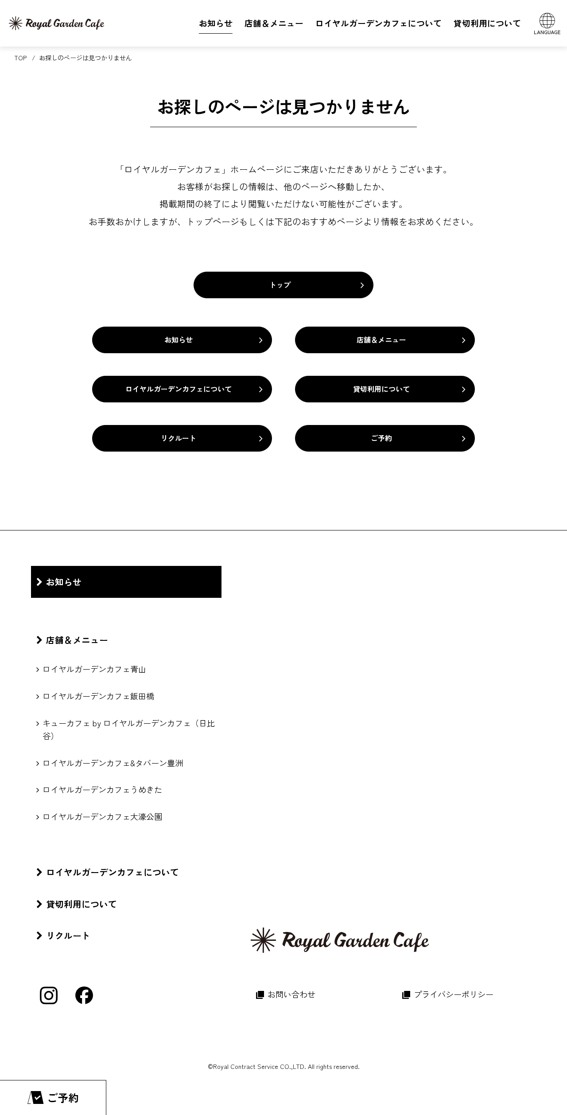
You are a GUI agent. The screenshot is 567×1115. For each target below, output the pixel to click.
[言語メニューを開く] (547, 23)
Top (20, 57)
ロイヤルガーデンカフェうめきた (102, 789)
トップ (280, 284)
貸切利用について (381, 388)
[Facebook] (84, 995)
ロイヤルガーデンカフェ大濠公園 (102, 816)
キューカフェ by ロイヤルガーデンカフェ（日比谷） (129, 729)
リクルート (178, 438)
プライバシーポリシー (453, 994)
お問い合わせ (291, 994)
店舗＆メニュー (381, 339)
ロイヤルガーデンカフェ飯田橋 (98, 696)
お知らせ (178, 339)
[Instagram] (48, 995)
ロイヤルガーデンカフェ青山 (94, 668)
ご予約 (381, 438)
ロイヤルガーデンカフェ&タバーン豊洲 (113, 762)
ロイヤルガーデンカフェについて (178, 388)
